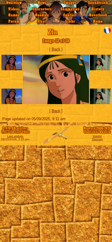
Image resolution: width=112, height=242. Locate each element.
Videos (14, 9)
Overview (14, 3)
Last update (15, 136)
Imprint (97, 136)
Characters (42, 9)
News (42, 3)
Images (70, 3)
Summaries (70, 9)
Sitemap (97, 139)
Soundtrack (98, 3)
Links (70, 21)
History (98, 9)
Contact (70, 15)
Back (56, 49)
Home (98, 21)
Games (14, 15)
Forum (14, 21)
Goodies (42, 15)
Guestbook (98, 15)
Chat (42, 21)
